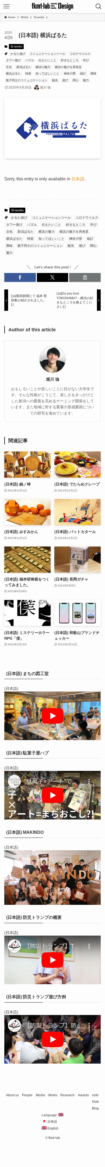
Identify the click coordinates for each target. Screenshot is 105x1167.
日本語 (77, 179)
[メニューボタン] (6, 6)
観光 (55, 80)
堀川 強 (52, 379)
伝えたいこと (47, 60)
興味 (93, 73)
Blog (95, 1108)
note (95, 1095)
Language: (50, 1115)
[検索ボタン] (98, 6)
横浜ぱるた (13, 73)
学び (86, 60)
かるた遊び (17, 53)
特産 (28, 73)
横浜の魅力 (43, 67)
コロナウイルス (80, 53)
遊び (65, 80)
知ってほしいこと (47, 73)
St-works (16, 46)
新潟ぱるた (23, 67)
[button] (20, 277)
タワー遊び (13, 60)
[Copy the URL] (85, 277)
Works (52, 1095)
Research (67, 1095)
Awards (83, 1095)
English (52, 1128)
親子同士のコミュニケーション (26, 80)
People (27, 1095)
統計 (83, 73)
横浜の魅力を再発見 (68, 67)
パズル (29, 60)
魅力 (86, 80)
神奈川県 (70, 73)
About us (12, 1095)
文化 (9, 67)
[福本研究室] (52, 6)
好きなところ (70, 60)
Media (40, 1095)
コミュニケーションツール (47, 53)
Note (95, 1101)
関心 (76, 80)
